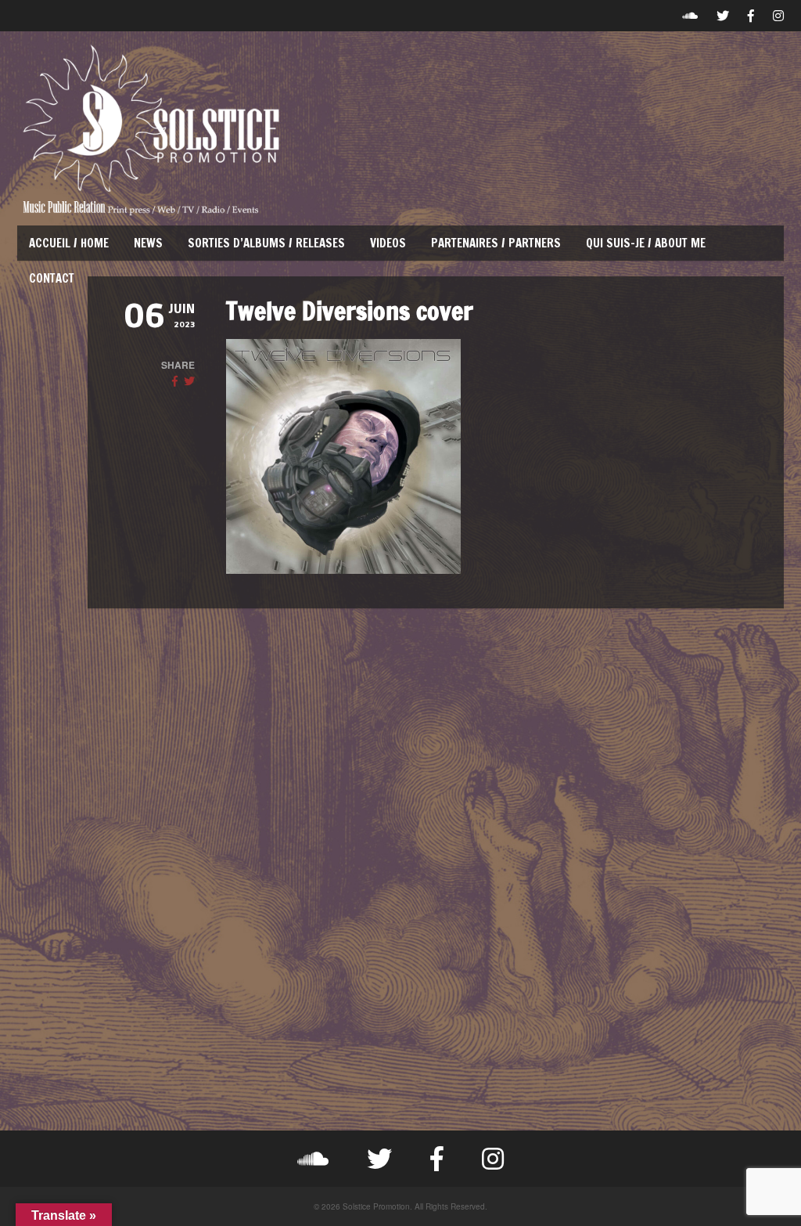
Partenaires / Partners (496, 243)
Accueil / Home (69, 243)
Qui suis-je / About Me (646, 243)
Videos (388, 243)
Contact (51, 278)
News (148, 243)
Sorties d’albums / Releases (266, 243)
